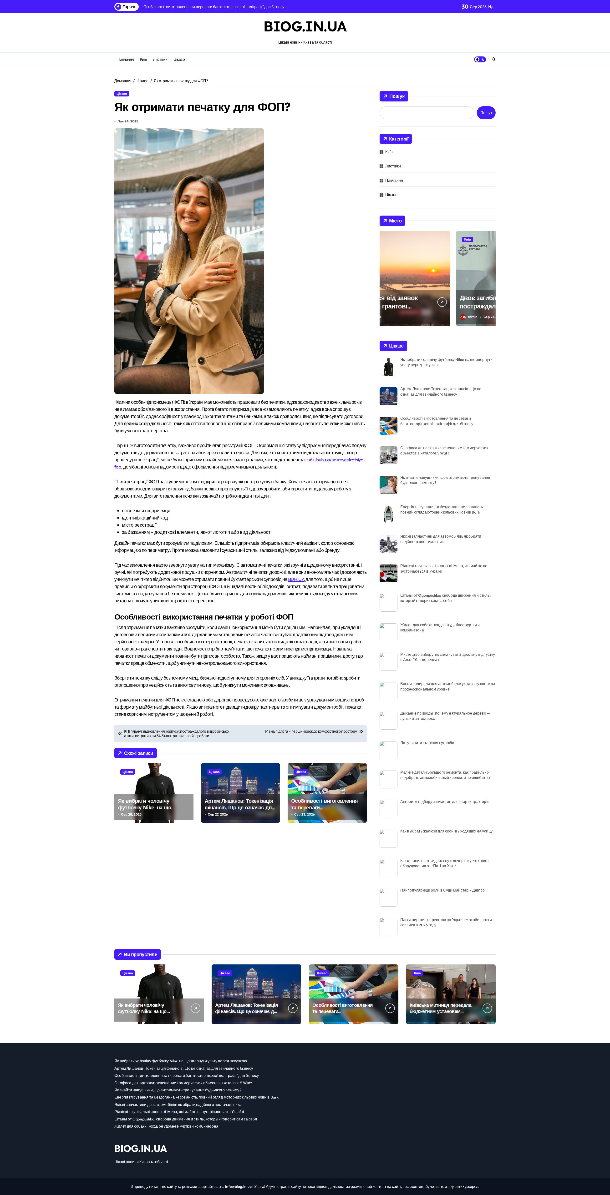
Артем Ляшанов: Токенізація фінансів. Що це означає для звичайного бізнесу (240, 807)
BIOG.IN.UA (305, 26)
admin (396, 317)
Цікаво (179, 59)
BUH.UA (296, 579)
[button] (491, 278)
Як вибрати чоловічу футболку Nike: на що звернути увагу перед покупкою (144, 811)
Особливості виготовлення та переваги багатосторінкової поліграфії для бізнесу (326, 811)
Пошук (397, 96)
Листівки (160, 59)
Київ (143, 59)
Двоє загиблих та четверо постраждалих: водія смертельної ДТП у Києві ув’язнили (422, 310)
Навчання (125, 59)
